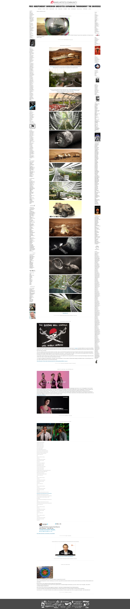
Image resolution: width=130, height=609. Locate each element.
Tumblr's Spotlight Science (32, 250)
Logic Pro (31, 277)
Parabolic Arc (96, 235)
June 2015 (96, 307)
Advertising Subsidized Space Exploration (32, 14)
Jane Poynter (31, 143)
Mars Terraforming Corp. (97, 229)
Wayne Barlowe (97, 204)
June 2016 (96, 298)
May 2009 (96, 358)
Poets (30, 170)
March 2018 (96, 281)
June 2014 (96, 317)
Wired (30, 203)
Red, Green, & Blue (97, 237)
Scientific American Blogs (32, 236)
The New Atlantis (32, 201)
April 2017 (96, 290)
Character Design (32, 184)
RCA (95, 123)
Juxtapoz (31, 191)
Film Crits (96, 57)
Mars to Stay (62, 363)
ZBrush (30, 284)
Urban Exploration (97, 128)
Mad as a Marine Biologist (32, 297)
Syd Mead (96, 201)
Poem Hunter (31, 169)
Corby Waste (31, 56)
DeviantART (96, 114)
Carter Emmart (97, 218)
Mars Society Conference (31, 24)
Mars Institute (96, 228)
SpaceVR (96, 93)
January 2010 (96, 354)
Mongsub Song (97, 180)
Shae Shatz (96, 197)
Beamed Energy (32, 17)
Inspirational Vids (97, 59)
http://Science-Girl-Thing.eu (41, 395)
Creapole (96, 112)
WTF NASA (31, 301)
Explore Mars (96, 221)
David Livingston (32, 114)
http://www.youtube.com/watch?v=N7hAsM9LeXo (65, 556)
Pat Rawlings (31, 87)
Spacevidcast (31, 242)
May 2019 (96, 270)
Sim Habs (31, 32)
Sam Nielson (96, 194)
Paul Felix (96, 185)
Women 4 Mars (32, 38)
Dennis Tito (31, 135)
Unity (30, 282)
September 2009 (97, 356)
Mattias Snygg (96, 178)
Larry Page (31, 146)
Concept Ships (31, 186)
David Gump (31, 134)
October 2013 (96, 323)
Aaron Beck (96, 145)
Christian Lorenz (97, 149)
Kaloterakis (31, 75)
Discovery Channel (32, 188)
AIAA (30, 210)
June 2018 (96, 279)
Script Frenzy (31, 171)
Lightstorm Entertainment (31, 262)
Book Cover (31, 113)
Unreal (30, 283)
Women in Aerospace (97, 242)
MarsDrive (96, 230)
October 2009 (96, 355)
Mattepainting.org (97, 121)
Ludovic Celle (96, 175)
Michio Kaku (96, 231)
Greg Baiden (31, 140)
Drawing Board (97, 117)
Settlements (71, 315)
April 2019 (96, 271)
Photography (96, 29)
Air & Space (31, 180)
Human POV (96, 72)
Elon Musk (31, 136)
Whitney (31, 202)
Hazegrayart (31, 66)
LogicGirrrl (31, 296)
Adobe (30, 273)
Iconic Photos (31, 295)
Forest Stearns (31, 64)
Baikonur (31, 16)
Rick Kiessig (31, 88)
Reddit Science (31, 230)
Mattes (95, 73)
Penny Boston (31, 150)
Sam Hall (96, 194)
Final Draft (31, 166)
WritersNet (31, 176)
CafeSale (96, 107)
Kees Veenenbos (97, 225)
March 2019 (96, 272)
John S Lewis (31, 219)
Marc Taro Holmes (97, 176)
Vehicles (96, 75)
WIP (95, 130)
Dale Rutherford (32, 57)
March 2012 (96, 338)
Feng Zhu (96, 160)
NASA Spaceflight (32, 224)
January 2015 (96, 311)
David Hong (96, 154)
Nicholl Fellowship (32, 168)
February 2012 (96, 339)
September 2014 (97, 314)
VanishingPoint (97, 129)
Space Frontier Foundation (97, 239)
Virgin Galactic (96, 94)
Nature (30, 196)
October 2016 (96, 295)
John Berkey (31, 70)
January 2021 (96, 257)
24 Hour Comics (32, 161)
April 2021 (96, 254)
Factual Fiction (31, 258)
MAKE (30, 298)
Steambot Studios (97, 199)
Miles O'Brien (31, 148)
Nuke (30, 278)
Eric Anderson (31, 63)
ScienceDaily (31, 234)
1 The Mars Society (97, 216)
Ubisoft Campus (97, 127)
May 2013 (96, 327)
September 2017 (97, 286)
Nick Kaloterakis (97, 234)
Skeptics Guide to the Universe (32, 238)
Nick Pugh (96, 182)
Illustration (96, 22)
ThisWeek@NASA (32, 247)
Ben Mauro (96, 146)
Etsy (95, 118)
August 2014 (96, 315)
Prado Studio (31, 265)
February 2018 (96, 282)
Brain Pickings (31, 214)
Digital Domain (31, 257)
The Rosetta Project (32, 246)
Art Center (96, 105)
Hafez (30, 292)
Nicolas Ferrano (97, 184)
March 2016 (96, 300)
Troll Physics (31, 301)
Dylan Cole (96, 156)
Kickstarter (96, 88)
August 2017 (96, 287)
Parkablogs (96, 122)
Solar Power (31, 33)
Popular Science (32, 197)
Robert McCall (31, 89)
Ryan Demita (96, 193)
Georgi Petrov (31, 65)
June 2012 (96, 336)
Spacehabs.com (74, 89)
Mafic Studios (31, 263)
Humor (65, 39)
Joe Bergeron (31, 69)
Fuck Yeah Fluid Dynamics (32, 289)
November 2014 (97, 313)
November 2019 (97, 266)
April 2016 (96, 299)
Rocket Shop (31, 299)
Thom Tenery (96, 202)
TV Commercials (97, 61)
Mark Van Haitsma (97, 177)
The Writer (31, 173)
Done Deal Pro (31, 165)
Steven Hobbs (96, 241)
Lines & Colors (96, 120)
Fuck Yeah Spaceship (32, 291)
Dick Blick (31, 276)
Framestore (31, 259)
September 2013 (97, 324)
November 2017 (97, 284)
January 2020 (96, 265)
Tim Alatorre (31, 95)
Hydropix (96, 163)
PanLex (30, 226)
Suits (95, 74)
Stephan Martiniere (97, 200)
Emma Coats (31, 115)
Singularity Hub (32, 237)
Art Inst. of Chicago (32, 181)
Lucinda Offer (31, 147)
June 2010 (96, 350)
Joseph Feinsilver (97, 171)
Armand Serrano (97, 144)
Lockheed (96, 89)
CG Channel (96, 108)
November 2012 (97, 332)
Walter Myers (31, 97)
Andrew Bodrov (32, 50)
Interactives (96, 25)
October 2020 (96, 259)
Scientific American (32, 198)
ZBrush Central (97, 131)
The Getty (31, 200)
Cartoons (96, 16)
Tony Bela (31, 96)
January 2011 (96, 346)
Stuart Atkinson (32, 122)
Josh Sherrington (32, 74)
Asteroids (61, 558)
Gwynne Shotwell (32, 141)
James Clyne (96, 166)
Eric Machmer (96, 157)
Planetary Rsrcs (97, 92)
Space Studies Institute (96, 240)
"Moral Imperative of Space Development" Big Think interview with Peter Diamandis (65, 541)
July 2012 (96, 335)
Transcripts (70, 363)
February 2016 (96, 301)
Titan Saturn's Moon (32, 248)
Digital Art (68, 315)
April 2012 (96, 337)
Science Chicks (31, 299)
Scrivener (31, 281)
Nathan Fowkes (97, 181)
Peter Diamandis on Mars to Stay (65, 321)
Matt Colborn (31, 81)
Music (66, 535)
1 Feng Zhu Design (97, 103)
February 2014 (96, 320)
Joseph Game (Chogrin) (96, 224)
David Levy (96, 155)
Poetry (95, 41)
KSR (30, 120)
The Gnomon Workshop (96, 126)
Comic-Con (31, 185)
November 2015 (97, 303)
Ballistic (96, 106)
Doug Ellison (31, 60)
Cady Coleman (31, 53)
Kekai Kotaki (96, 173)
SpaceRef (31, 241)
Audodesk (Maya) (32, 275)
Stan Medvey (31, 93)
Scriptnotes (96, 124)
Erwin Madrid (96, 158)
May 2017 (96, 289)
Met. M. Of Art (31, 193)
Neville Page (96, 182)
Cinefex (96, 109)
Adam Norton (96, 217)
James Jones (96, 167)
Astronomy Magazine (32, 212)
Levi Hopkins (96, 174)
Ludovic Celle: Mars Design (65, 564)
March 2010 (96, 352)
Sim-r (95, 198)
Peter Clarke (96, 188)
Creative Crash (31, 187)
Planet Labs (96, 91)
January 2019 (96, 273)
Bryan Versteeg (52, 66)
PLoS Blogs (31, 227)
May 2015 (96, 308)
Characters (96, 71)
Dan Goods (31, 58)
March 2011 (96, 345)
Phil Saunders (96, 188)
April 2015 (96, 309)
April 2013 (96, 328)
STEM (30, 34)
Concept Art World (97, 110)
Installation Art (97, 24)
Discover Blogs (31, 215)
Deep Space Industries (96, 87)
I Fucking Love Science (31, 295)
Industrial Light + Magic (32, 261)
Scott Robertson (97, 195)
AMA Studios (31, 255)
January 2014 (96, 321)
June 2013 (96, 326)
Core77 (96, 111)
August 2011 (96, 342)
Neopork (31, 84)
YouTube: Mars (97, 243)
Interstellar (31, 21)
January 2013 (96, 330)
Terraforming (31, 35)
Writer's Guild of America (32, 175)
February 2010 (96, 353)
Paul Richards (96, 186)
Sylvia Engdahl (31, 156)
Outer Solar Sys (32, 27)
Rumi (30, 154)
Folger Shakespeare (32, 167)
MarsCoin (31, 221)
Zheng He (31, 157)
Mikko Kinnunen (97, 180)
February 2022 (96, 252)
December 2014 (97, 312)
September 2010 (97, 348)
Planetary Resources (97, 236)
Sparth (95, 198)
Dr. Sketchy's (96, 115)
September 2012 (97, 333)
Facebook (96, 38)
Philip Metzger (31, 152)
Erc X (30, 62)
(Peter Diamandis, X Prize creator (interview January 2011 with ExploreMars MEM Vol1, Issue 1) (52, 361)
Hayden (31, 190)
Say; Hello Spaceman (32, 232)
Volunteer (31, 37)
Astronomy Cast (32, 211)
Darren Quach (96, 153)
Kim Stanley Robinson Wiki (97, 226)
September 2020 (97, 260)
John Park (96, 169)
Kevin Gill (31, 76)
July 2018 (96, 278)
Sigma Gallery (96, 125)
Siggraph (31, 199)
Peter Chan (96, 187)
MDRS (30, 26)
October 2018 (96, 276)
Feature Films (96, 58)
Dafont (95, 113)
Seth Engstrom (97, 196)
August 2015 (96, 306)
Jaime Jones (96, 165)
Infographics (96, 23)
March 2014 (96, 319)
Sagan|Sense (31, 231)
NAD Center (96, 121)
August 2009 (96, 357)
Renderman (31, 280)
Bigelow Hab (96, 85)
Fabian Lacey (96, 159)
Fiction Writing (97, 39)
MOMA (30, 194)
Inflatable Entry (32, 20)
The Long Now (31, 245)
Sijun (95, 125)
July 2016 (96, 297)
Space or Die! (31, 300)
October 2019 (96, 267)
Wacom (30, 283)
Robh (95, 191)
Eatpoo (96, 117)
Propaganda (66, 415)
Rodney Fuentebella (97, 192)
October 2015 (96, 304)
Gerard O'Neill (31, 117)
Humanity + (31, 217)
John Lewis (31, 119)
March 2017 (96, 291)
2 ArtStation (96, 104)
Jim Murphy (31, 68)
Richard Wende (97, 190)
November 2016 (97, 294)
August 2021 (96, 253)
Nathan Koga (31, 83)
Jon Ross (31, 71)
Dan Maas (31, 59)
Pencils (30, 279)
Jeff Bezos (31, 144)
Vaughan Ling (96, 203)
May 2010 (96, 351)
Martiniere (31, 100)
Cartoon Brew (31, 183)
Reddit (95, 42)
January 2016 (96, 302)
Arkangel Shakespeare (31, 163)
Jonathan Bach (96, 170)
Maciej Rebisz (31, 80)
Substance (31, 281)
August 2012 (96, 334)
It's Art (95, 119)
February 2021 (96, 256)
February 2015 (96, 310)
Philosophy (68, 558)
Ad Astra (31, 179)
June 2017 (96, 288)
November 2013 (97, 322)
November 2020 (97, 258)
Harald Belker (96, 162)
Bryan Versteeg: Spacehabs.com (65, 45)
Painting (96, 28)
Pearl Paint (31, 279)
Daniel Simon (96, 151)
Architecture (61, 315)
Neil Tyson (31, 149)
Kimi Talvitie (31, 77)
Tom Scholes (96, 202)
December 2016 (97, 293)
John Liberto (96, 168)
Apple (30, 274)
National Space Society (97, 233)
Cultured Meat (31, 19)
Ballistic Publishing (32, 182)
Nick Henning (31, 85)
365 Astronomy (32, 209)
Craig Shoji (96, 150)
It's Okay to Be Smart (32, 218)
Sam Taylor (31, 90)
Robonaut (31, 29)
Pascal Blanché (31, 86)
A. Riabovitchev (97, 143)
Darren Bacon (96, 152)
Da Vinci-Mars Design (97, 219)
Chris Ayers (96, 148)
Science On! (31, 233)
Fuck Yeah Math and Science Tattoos (32, 291)
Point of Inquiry (32, 228)
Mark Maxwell (96, 176)
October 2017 (96, 285)
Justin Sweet (96, 172)
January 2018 (96, 283)
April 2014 (96, 318)
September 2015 (97, 305)
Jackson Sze (96, 164)
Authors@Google (32, 164)
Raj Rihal (96, 189)
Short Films (67, 39)
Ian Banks (31, 118)
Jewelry (96, 26)
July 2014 (96, 316)
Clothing (96, 17)
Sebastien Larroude (97, 196)
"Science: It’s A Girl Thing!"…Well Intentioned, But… (65, 369)
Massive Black (31, 192)
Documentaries (97, 60)
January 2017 (96, 292)
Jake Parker (96, 166)
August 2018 (96, 277)
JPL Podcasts (31, 220)
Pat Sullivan (96, 184)
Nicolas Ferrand (97, 183)
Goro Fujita (96, 161)
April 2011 (96, 344)
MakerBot (96, 227)
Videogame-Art (97, 129)
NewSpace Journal (32, 225)
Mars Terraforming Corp (32, 222)
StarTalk (31, 243)
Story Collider (31, 244)
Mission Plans (96, 90)
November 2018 (97, 275)
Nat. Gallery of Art (32, 195)
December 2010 (97, 347)
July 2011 (96, 343)
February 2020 (96, 264)
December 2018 (97, 274)
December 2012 (97, 331)
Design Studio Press (97, 113)
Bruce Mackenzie (32, 131)
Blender (31, 275)
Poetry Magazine (32, 169)
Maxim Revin (96, 178)
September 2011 (97, 341)
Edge (30, 216)
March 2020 (96, 263)
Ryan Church (96, 192)
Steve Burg (96, 200)
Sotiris (30, 92)
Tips (95, 32)
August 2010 (96, 349)
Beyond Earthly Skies (32, 213)
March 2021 (96, 255)
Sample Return (31, 30)
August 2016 (96, 296)
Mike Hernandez (97, 179)
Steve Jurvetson (32, 155)
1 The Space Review (32, 208)
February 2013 (96, 329)
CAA (30, 165)
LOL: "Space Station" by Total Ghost (65, 421)
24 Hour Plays (31, 162)
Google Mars (31, 189)
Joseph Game (31, 73)
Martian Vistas (31, 223)
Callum (30, 54)
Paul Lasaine (96, 186)
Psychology (31, 28)
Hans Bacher (96, 162)
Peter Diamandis (66, 363)
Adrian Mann (31, 49)
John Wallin (96, 170)
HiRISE (95, 21)
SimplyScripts (31, 172)
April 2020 (96, 262)
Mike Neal (31, 82)
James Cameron (97, 222)
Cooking (96, 19)
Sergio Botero (31, 91)
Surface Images (97, 31)
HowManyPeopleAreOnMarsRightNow (32, 293)
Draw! (95, 116)
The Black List (31, 173)
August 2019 (96, 268)
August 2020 (96, 261)
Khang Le (96, 174)
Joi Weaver (96, 223)
